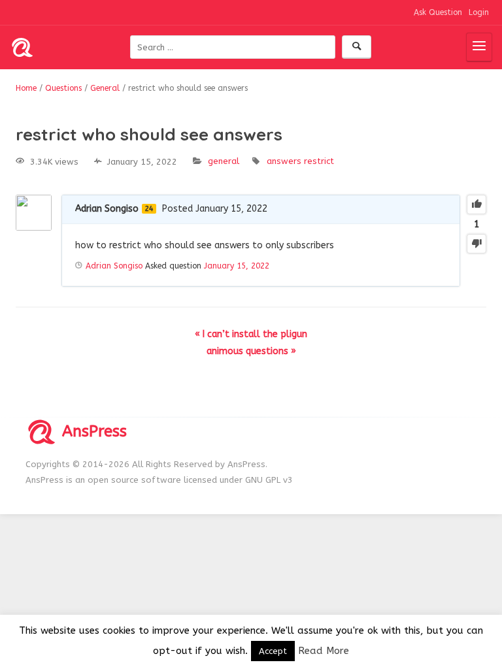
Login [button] (479, 12)
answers (284, 161)
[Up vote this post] (476, 204)
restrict (319, 161)
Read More (323, 651)
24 (149, 208)
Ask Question (438, 12)
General (223, 161)
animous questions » (251, 351)
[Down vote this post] (476, 243)
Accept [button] (273, 651)
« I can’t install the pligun (251, 334)
